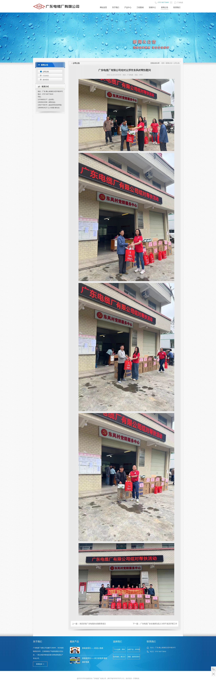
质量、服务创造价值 (134, 657)
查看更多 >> (40, 664)
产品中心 (127, 7)
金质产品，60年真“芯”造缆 (134, 650)
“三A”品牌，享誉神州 (119, 650)
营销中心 (152, 7)
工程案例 (140, 7)
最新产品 (74, 641)
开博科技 (136, 678)
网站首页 (103, 7)
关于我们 (115, 7)
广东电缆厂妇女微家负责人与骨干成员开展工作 (158, 624)
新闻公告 (164, 7)
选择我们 (117, 641)
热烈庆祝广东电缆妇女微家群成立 (93, 624)
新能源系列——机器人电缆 (92, 648)
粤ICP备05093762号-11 (116, 678)
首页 (162, 63)
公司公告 (177, 63)
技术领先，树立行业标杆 (119, 657)
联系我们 (176, 7)
